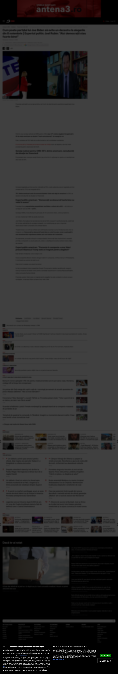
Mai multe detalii (23, 655)
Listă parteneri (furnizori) (59, 659)
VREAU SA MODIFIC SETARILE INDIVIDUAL (105, 660)
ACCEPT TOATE (105, 655)
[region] (59, 659)
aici (3, 666)
